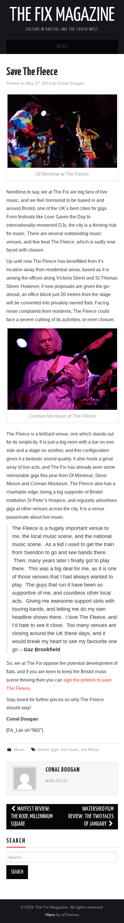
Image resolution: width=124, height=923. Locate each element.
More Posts (57, 781)
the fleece (90, 749)
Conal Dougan (71, 83)
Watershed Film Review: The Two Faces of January (91, 816)
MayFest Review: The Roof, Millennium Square (32, 816)
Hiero (50, 914)
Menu (62, 46)
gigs (55, 749)
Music (19, 749)
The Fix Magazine (62, 15)
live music (70, 749)
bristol (43, 749)
